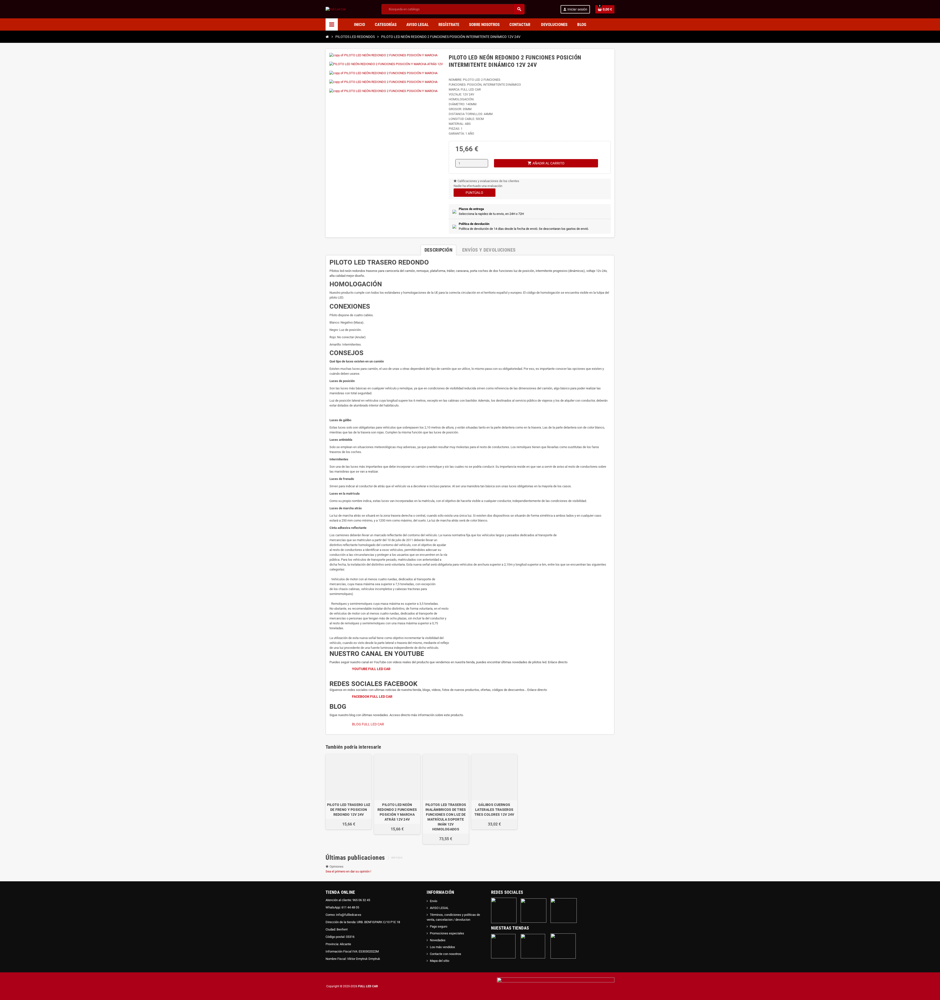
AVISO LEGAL (439, 908)
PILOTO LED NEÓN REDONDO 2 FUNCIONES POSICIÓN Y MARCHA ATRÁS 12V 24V (397, 812)
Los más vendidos (442, 947)
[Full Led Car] (336, 9)
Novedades (438, 940)
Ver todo (396, 857)
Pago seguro (438, 926)
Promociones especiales (447, 933)
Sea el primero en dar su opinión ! (348, 871)
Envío (433, 901)
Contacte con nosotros (445, 954)
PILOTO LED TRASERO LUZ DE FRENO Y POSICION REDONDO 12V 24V (348, 809)
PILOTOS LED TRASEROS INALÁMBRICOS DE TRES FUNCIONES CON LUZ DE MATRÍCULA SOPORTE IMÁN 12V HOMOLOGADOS (445, 817)
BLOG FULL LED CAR (368, 724)
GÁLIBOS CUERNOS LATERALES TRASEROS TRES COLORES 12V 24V (494, 809)
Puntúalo (474, 193)
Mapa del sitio (439, 961)
